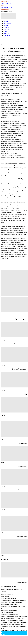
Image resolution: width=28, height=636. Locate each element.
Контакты (7, 35)
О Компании (7, 23)
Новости (6, 33)
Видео (5, 31)
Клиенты (6, 27)
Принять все (4, 614)
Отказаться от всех (13, 614)
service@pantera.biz (6, 7)
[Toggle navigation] (1, 44)
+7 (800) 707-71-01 (6, 3)
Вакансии (6, 29)
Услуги (6, 21)
